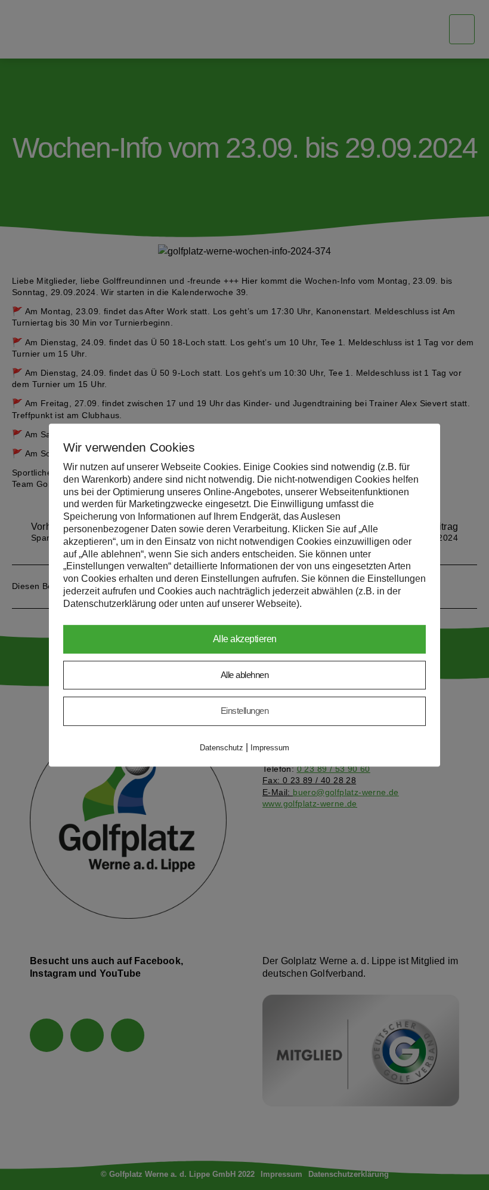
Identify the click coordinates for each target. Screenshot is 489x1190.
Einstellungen (245, 711)
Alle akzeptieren (245, 639)
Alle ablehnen (245, 675)
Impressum (269, 747)
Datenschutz (221, 747)
